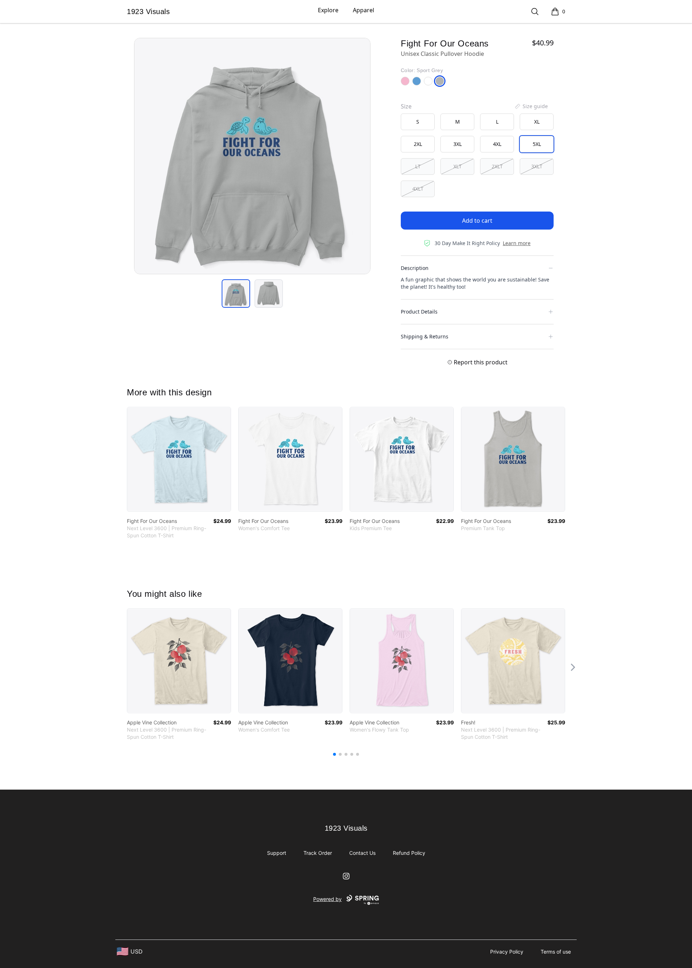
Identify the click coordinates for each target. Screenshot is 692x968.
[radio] (418, 122)
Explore (328, 10)
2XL (418, 144)
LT (418, 166)
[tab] (235, 293)
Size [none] (406, 106)
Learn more (517, 243)
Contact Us (362, 853)
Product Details (419, 311)
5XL (537, 144)
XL (537, 121)
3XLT (536, 166)
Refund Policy (409, 853)
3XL (457, 144)
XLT (457, 166)
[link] (179, 459)
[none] (531, 106)
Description (415, 268)
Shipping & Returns (424, 336)
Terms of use (556, 952)
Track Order (317, 853)
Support (276, 853)
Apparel (363, 10)
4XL (497, 144)
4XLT (417, 188)
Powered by (327, 899)
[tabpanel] (252, 156)
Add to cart (477, 221)
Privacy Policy (506, 952)
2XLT (497, 166)
